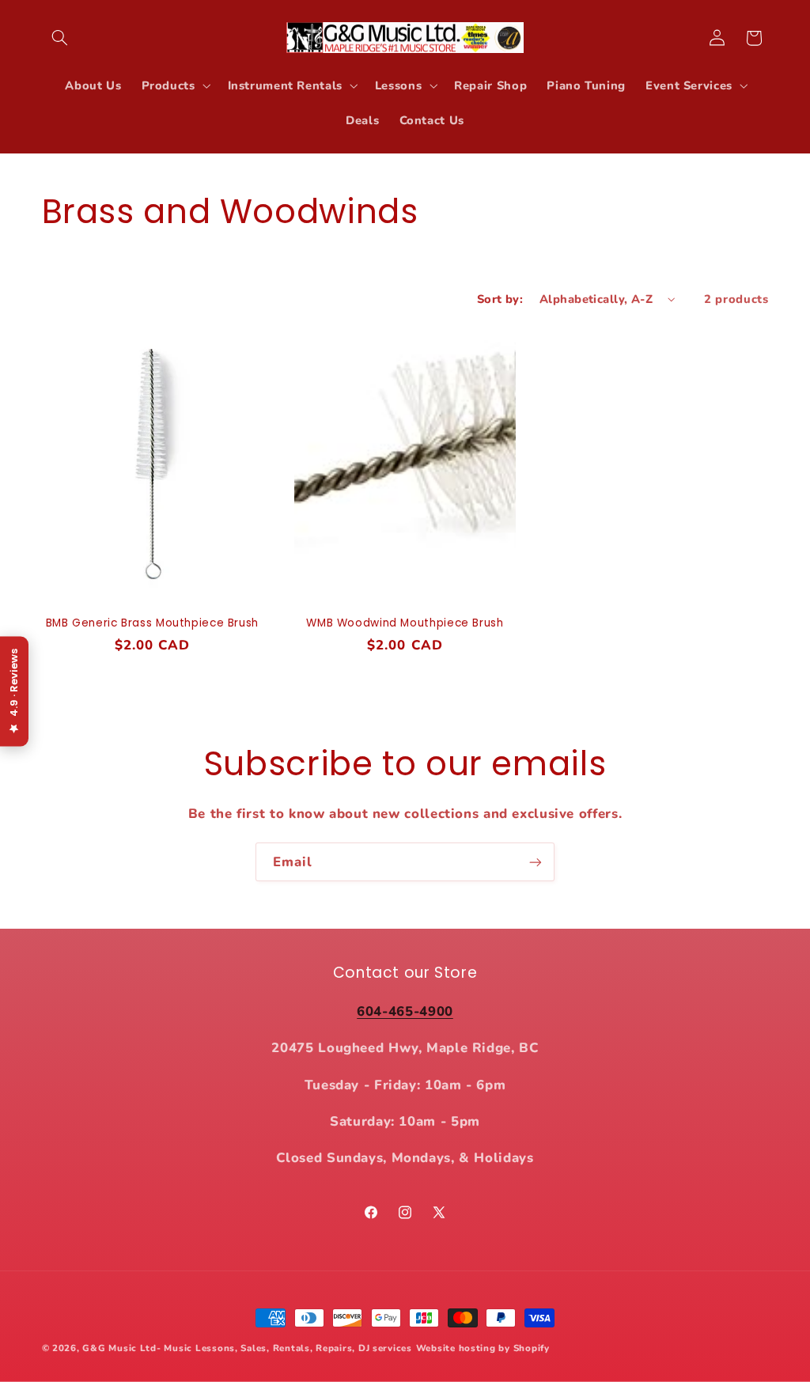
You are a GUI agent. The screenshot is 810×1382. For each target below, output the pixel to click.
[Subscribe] (535, 861)
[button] (60, 38)
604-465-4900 (405, 1011)
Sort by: (500, 299)
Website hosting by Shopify (483, 1348)
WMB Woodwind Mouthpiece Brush (404, 623)
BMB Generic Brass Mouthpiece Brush (152, 623)
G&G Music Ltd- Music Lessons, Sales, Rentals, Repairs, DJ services (247, 1348)
